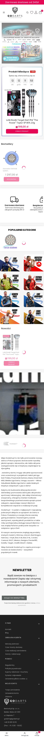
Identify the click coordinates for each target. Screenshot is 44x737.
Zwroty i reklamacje (13, 654)
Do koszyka (11, 179)
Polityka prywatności (13, 668)
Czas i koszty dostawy (13, 647)
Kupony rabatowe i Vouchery (16, 672)
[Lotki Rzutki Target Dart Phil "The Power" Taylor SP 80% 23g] (22, 103)
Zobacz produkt (22, 131)
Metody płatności (12, 644)
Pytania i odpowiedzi (13, 675)
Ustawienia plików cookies (15, 679)
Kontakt (8, 629)
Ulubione (8, 696)
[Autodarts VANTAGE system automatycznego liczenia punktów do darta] (11, 158)
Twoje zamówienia (12, 690)
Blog (6, 633)
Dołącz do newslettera (14, 598)
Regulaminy (9, 665)
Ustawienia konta (12, 693)
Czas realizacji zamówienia (15, 651)
